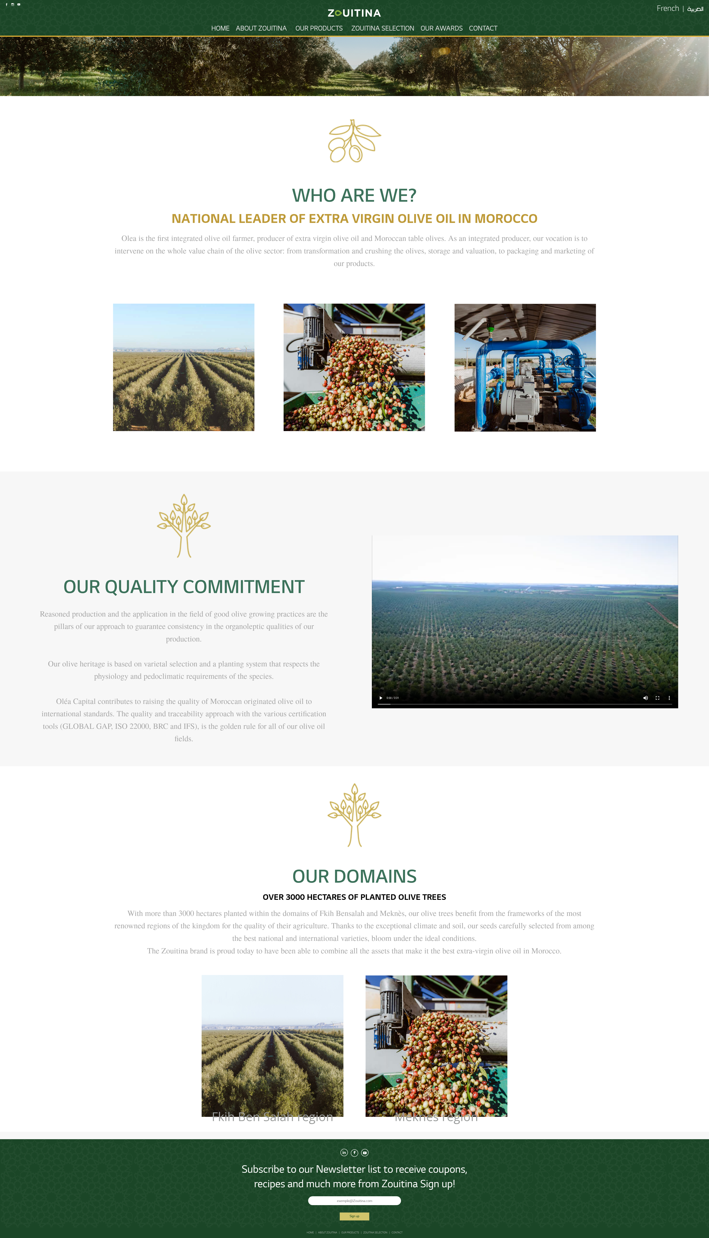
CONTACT (483, 29)
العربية (695, 7)
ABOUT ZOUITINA (328, 1232)
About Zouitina (261, 29)
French (668, 9)
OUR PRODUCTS (319, 29)
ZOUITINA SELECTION (383, 29)
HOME (220, 29)
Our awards (442, 29)
